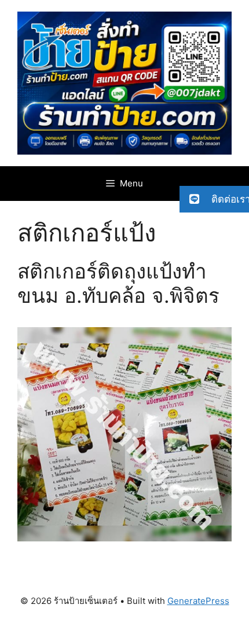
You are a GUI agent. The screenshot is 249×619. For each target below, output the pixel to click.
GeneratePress (198, 600)
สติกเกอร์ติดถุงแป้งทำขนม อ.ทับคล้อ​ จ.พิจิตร (118, 283)
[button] (214, 199)
